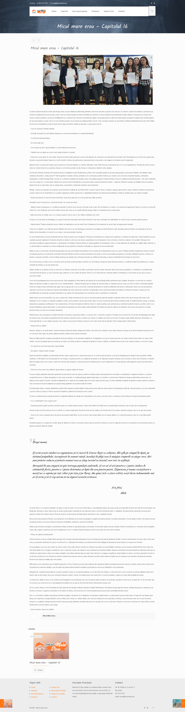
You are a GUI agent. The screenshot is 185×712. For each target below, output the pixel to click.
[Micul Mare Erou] (39, 11)
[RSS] (154, 3)
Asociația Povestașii (58, 691)
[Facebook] (151, 3)
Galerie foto (55, 687)
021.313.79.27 (43, 3)
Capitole (34, 691)
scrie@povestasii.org (59, 3)
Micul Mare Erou (49, 616)
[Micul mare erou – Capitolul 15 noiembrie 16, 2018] (6, 703)
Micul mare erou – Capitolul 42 (45, 663)
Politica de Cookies (58, 694)
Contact (54, 697)
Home (33, 687)
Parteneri (34, 697)
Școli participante (37, 694)
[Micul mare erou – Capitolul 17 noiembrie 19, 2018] (179, 703)
